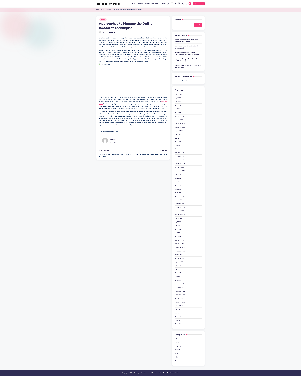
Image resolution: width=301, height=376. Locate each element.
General (177, 350)
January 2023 (179, 244)
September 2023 (180, 214)
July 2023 (178, 222)
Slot (176, 361)
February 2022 (179, 284)
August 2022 (179, 262)
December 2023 (180, 204)
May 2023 (178, 229)
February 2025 (179, 153)
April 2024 (178, 189)
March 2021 (178, 324)
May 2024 (178, 185)
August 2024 (179, 174)
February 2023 (179, 240)
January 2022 (179, 287)
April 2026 (178, 109)
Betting (177, 339)
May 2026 (178, 105)
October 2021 (179, 298)
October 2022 (179, 255)
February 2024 (179, 196)
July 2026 (178, 98)
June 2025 (178, 138)
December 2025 (180, 123)
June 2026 (178, 102)
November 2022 (180, 251)
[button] (199, 3)
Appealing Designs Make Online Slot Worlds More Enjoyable (187, 60)
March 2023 (178, 236)
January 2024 (179, 200)
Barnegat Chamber (108, 3)
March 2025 (178, 149)
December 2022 (180, 247)
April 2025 (178, 145)
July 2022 (178, 265)
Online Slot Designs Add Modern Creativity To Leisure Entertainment (187, 53)
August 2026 (179, 94)
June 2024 (178, 182)
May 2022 (178, 273)
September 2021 (180, 302)
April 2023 (178, 233)
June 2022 (178, 269)
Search (178, 19)
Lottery (177, 353)
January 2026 (179, 120)
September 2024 (180, 171)
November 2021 (180, 295)
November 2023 (180, 207)
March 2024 (178, 193)
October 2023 (179, 211)
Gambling (103, 19)
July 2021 (178, 309)
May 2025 (178, 142)
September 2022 (180, 258)
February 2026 (179, 116)
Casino (177, 342)
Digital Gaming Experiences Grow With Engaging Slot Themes (188, 40)
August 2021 (179, 306)
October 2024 (179, 167)
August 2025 (179, 131)
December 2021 (180, 291)
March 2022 (178, 280)
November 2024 (180, 163)
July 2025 (178, 134)
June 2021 (178, 313)
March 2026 (178, 112)
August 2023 (179, 218)
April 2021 (178, 320)
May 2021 (178, 316)
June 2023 (178, 225)
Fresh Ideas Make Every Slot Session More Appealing (187, 47)
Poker (176, 357)
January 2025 (179, 156)
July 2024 (178, 178)
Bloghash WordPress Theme (169, 373)
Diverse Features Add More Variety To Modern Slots (188, 66)
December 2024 (180, 160)
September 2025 (180, 127)
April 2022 (178, 276)
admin (113, 139)
